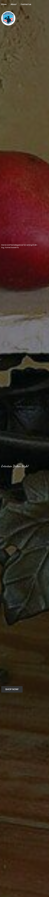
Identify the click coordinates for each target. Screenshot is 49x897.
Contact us (26, 4)
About (14, 4)
